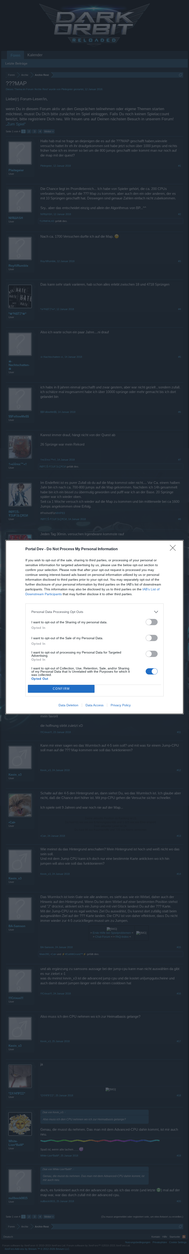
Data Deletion (68, 705)
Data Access (94, 705)
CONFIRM (61, 688)
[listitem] (94, 611)
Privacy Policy (121, 705)
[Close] (174, 549)
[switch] (152, 622)
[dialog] (94, 627)
